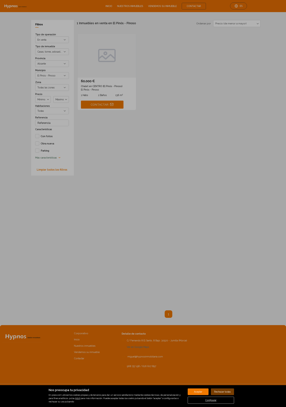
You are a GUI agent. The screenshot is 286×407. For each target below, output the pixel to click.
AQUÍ (77, 398)
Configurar (210, 400)
